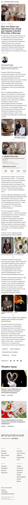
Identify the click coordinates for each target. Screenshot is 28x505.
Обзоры (10, 24)
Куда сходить (5, 455)
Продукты (4, 473)
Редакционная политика (7, 493)
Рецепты (3, 470)
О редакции (4, 492)
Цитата (19, 479)
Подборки (10, 426)
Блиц (18, 460)
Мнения (19, 455)
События (19, 473)
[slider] (14, 148)
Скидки (19, 466)
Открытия (20, 468)
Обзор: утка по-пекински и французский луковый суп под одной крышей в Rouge (13, 319)
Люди (18, 448)
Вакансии (20, 470)
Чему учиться (21, 453)
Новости (19, 463)
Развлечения (20, 457)
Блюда (3, 395)
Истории (10, 395)
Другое (19, 481)
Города (3, 457)
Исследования (21, 477)
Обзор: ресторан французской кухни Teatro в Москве (11, 234)
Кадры (19, 475)
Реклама (3, 490)
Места (3, 24)
